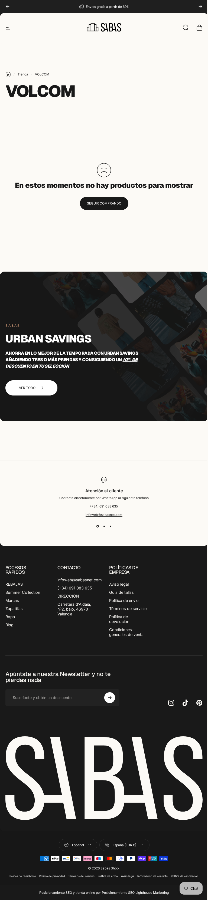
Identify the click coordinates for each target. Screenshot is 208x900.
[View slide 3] (110, 526)
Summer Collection (22, 592)
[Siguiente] (200, 6)
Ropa (10, 616)
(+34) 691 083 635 (104, 506)
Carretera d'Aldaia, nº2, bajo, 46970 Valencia (74, 609)
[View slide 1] (97, 526)
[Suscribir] (109, 697)
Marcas (12, 600)
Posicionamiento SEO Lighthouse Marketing (135, 893)
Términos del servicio (81, 876)
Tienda (23, 74)
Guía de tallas (121, 592)
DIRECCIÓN (68, 596)
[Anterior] (8, 6)
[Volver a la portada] (8, 74)
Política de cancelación (185, 876)
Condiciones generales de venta (126, 632)
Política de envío (124, 600)
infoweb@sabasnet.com (104, 515)
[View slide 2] (104, 526)
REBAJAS (14, 584)
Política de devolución (119, 619)
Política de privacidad (52, 876)
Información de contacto (152, 876)
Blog (9, 624)
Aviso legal (119, 584)
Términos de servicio (128, 608)
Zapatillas (14, 608)
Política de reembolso (22, 876)
